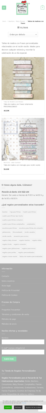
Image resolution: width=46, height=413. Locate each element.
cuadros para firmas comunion (12, 220)
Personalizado (17, 232)
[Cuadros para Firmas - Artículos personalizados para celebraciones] (23, 7)
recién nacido (7, 236)
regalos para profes (9, 252)
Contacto (5, 276)
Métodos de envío (9, 323)
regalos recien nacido (9, 256)
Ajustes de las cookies (33, 407)
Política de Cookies (9, 295)
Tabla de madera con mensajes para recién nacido (22, 165)
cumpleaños (31, 224)
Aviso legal (6, 285)
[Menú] (4, 8)
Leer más (24, 403)
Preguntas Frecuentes (11, 309)
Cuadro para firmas (29, 212)
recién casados (30, 232)
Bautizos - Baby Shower (17, 21)
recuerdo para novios (21, 236)
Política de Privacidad (10, 290)
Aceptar (7, 407)
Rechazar (18, 407)
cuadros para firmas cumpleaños (13, 224)
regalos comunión (20, 244)
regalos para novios (29, 248)
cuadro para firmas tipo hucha (12, 216)
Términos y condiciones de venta (15, 314)
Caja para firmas (15, 212)
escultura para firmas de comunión (31, 228)
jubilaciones (6, 232)
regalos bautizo (24, 240)
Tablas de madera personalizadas (30, 256)
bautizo (4, 212)
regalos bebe (36, 240)
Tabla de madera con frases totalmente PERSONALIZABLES (18, 105)
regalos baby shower (9, 240)
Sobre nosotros (8, 281)
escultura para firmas (9, 228)
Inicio (4, 21)
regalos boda (7, 244)
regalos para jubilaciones (11, 248)
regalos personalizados (26, 252)
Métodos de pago (9, 319)
